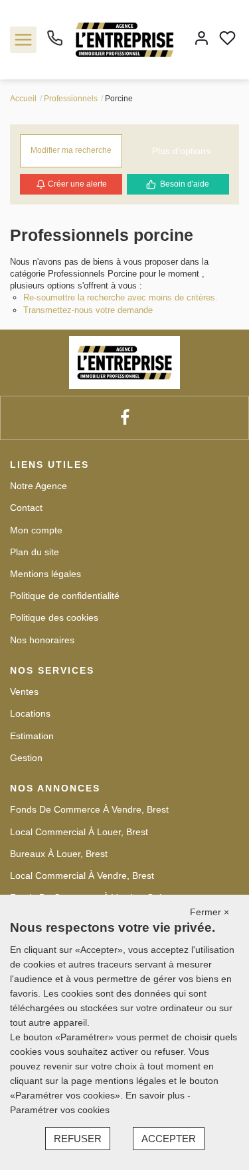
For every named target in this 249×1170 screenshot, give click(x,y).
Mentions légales (45, 573)
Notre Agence (38, 485)
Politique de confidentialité (65, 595)
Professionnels (71, 98)
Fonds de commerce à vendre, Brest (89, 809)
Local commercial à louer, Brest (79, 832)
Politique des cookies (54, 617)
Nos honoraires (42, 640)
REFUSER (78, 1138)
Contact (26, 507)
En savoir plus (156, 1095)
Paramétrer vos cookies (60, 1109)
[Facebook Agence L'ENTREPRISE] (124, 418)
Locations (30, 713)
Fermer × (209, 912)
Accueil (23, 98)
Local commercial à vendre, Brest (82, 875)
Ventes (24, 691)
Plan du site (34, 552)
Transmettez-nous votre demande (88, 310)
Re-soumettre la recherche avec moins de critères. (120, 297)
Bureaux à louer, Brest (59, 853)
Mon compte (36, 530)
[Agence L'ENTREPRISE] (124, 39)
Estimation (32, 736)
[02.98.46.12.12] (54, 43)
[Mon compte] (201, 39)
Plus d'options (181, 151)
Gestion (26, 757)
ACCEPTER (168, 1138)
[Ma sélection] (227, 39)
